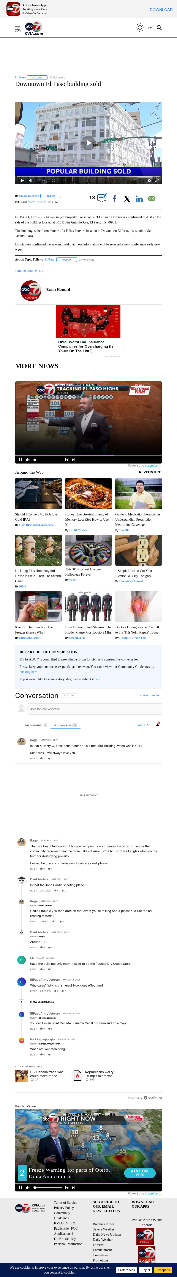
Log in (144, 695)
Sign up (154, 695)
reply (33, 758)
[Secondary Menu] (20, 28)
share (144, 758)
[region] (88, 896)
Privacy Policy (64, 1208)
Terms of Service (65, 1202)
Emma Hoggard (29, 195)
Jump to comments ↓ (29, 270)
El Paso (49, 259)
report (154, 758)
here (97, 679)
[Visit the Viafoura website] (153, 1098)
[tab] (36, 725)
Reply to (41, 905)
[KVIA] (38, 27)
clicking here (28, 672)
